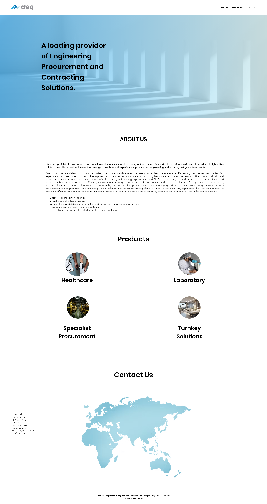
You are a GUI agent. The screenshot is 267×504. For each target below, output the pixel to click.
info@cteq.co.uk (19, 433)
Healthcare (77, 280)
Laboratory (189, 280)
